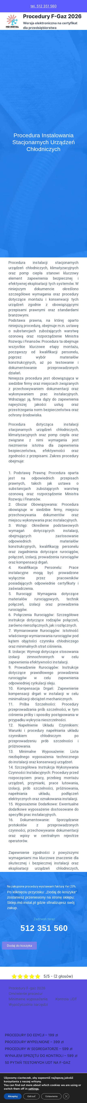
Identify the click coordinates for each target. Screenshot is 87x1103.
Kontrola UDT (66, 999)
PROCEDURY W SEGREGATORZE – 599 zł (38, 1049)
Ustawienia (51, 1096)
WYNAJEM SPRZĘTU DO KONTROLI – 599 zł (41, 1056)
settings (33, 1089)
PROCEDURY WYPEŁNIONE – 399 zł (34, 1042)
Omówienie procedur (25, 994)
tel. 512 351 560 (44, 6)
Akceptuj (13, 1096)
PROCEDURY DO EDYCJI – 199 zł (31, 1035)
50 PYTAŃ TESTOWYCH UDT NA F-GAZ (37, 1063)
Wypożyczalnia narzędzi (28, 1005)
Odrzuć (31, 1096)
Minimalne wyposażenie (28, 999)
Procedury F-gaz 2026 (27, 988)
